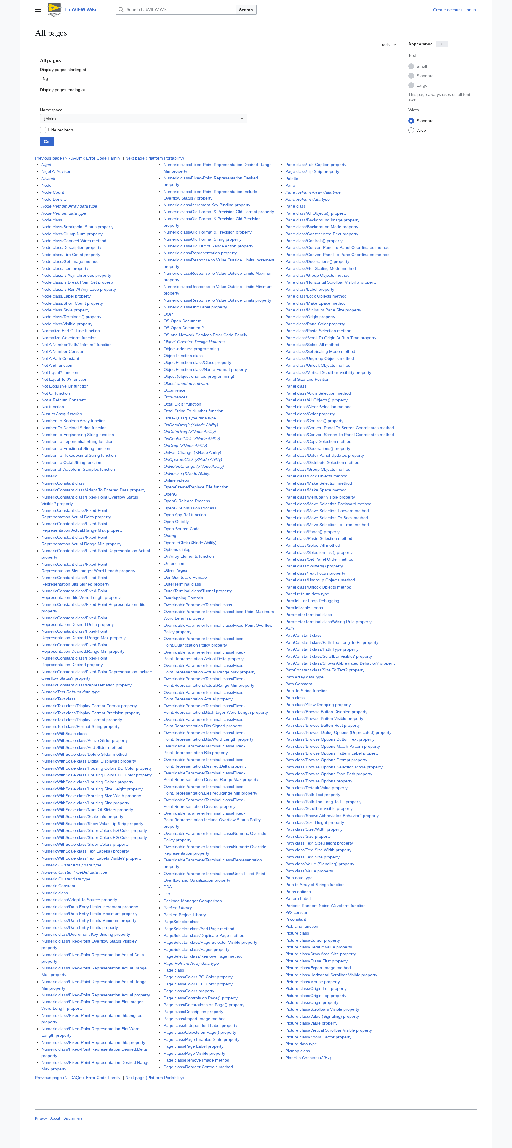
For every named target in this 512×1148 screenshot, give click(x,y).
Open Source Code (182, 528)
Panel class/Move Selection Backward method (328, 503)
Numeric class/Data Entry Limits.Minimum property (88, 920)
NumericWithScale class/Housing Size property (85, 802)
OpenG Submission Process (190, 508)
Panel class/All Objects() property (316, 400)
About (55, 1118)
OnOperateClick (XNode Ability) (193, 459)
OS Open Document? (184, 327)
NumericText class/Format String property (80, 726)
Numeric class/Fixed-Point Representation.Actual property (95, 995)
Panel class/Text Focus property (315, 573)
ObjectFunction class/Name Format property (205, 369)
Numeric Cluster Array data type (71, 865)
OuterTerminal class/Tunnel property (198, 591)
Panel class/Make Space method (316, 490)
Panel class (296, 386)
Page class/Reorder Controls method (198, 1067)
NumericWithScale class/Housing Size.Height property (92, 789)
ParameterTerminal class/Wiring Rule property (328, 621)
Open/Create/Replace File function (196, 487)
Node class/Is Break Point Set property (77, 282)
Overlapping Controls (183, 598)
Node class (51, 220)
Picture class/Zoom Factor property (318, 1037)
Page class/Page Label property (193, 1046)
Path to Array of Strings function (315, 884)
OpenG (170, 494)
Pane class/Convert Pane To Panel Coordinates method (337, 247)
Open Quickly (176, 521)
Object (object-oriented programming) (199, 376)
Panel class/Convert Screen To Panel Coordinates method (339, 434)
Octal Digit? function (182, 404)
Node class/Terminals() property (71, 316)
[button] (38, 10)
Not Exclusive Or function (65, 386)
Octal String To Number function (193, 411)
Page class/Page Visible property (194, 1053)
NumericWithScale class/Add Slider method (81, 747)
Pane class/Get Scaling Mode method (320, 268)
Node (46, 185)
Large (422, 85)
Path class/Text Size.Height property (319, 843)
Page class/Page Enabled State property (201, 1039)
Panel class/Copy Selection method (318, 441)
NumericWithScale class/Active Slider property (84, 740)
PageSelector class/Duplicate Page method (204, 935)
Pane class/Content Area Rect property (321, 233)
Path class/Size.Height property (314, 822)
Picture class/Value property (311, 1023)
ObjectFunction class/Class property (197, 362)
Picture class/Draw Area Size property (320, 953)
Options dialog (177, 549)
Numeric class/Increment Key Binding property (207, 204)
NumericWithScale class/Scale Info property (82, 816)
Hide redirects (61, 130)
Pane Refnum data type (307, 199)
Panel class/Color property (310, 413)
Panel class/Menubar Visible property (320, 497)
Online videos (176, 480)
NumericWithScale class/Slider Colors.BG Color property (94, 830)
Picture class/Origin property (311, 1002)
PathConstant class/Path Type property (322, 649)
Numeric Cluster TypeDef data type (74, 872)
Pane (290, 185)
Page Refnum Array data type (191, 963)
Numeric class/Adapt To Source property (79, 899)
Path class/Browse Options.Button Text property (330, 739)
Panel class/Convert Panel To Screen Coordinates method (339, 427)
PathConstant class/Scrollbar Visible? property (328, 656)
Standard (425, 75)
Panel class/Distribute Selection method (322, 462)
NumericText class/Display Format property (81, 719)
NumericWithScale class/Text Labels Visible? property (91, 858)
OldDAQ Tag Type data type (190, 418)
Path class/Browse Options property (318, 781)
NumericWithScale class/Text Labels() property (85, 851)
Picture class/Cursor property (312, 940)
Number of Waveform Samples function (78, 469)
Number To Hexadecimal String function (78, 455)
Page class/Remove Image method (196, 1060)
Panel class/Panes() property (312, 531)
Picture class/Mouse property (312, 981)
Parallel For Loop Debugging (312, 600)
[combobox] (143, 118)
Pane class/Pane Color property (315, 323)
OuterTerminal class (182, 584)
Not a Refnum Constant (63, 400)
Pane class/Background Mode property (321, 226)
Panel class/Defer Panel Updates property (324, 455)
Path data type (299, 877)
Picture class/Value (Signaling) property (322, 1016)
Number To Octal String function (71, 462)
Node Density (54, 199)
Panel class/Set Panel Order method (319, 559)
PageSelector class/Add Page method (199, 928)
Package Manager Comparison (193, 900)
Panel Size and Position (307, 379)
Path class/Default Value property (316, 787)
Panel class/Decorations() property (317, 448)
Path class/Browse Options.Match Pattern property (332, 746)
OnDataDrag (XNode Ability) (190, 431)
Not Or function (55, 393)
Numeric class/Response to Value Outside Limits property (217, 300)
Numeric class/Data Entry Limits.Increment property (89, 906)
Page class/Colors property (189, 990)
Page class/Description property (193, 1011)
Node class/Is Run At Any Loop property (78, 289)
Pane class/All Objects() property (316, 213)
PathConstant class (303, 635)
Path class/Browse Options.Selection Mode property (334, 767)
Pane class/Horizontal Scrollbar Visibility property (331, 282)
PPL (167, 894)
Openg (170, 535)
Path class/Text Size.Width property (318, 850)
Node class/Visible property (66, 323)
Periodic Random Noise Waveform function (325, 905)
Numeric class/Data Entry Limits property (79, 927)
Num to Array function (61, 413)
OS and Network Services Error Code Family (205, 334)
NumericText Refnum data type (70, 691)
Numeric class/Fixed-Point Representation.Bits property (93, 1042)
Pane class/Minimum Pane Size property (323, 310)
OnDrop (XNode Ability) (185, 445)
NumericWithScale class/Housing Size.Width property (91, 795)
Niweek (48, 178)
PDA (168, 887)
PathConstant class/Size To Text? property (324, 670)
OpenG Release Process (187, 501)
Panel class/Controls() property (314, 420)
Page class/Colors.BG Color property (198, 977)
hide (442, 44)
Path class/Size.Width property (314, 829)
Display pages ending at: (63, 89)
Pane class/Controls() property (314, 240)
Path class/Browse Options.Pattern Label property (332, 753)
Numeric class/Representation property (200, 252)
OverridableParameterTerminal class (198, 604)
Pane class (295, 206)
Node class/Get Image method (70, 261)
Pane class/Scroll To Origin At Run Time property (330, 337)
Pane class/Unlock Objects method (318, 365)
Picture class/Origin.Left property (316, 988)
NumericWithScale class (64, 733)
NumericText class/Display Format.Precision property (90, 712)
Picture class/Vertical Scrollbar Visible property (328, 1030)
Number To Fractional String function (75, 448)
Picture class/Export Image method (318, 967)
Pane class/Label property (309, 289)
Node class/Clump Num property (72, 233)
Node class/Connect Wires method (73, 240)
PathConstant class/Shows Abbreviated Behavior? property (340, 663)
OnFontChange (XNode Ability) (192, 452)
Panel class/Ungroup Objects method (320, 580)
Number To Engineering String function (77, 434)
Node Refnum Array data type (69, 206)
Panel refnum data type (307, 593)
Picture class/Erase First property (316, 961)
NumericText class (58, 699)
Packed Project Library (185, 914)
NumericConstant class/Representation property (86, 685)
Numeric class (54, 892)
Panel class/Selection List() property (319, 552)
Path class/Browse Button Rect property (322, 725)
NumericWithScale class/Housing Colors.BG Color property (96, 768)
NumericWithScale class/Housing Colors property (87, 781)
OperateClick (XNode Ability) (190, 542)
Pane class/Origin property (310, 316)
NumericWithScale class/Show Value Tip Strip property (92, 823)
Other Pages (175, 570)
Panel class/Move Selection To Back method (326, 517)
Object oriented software (186, 383)
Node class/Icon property (64, 268)
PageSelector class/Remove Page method (203, 956)
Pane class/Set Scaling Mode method (320, 351)
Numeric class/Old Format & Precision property (208, 232)
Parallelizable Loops (304, 607)
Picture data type (301, 1043)
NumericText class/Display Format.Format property (89, 705)
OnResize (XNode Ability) (187, 473)
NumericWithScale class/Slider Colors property (85, 844)
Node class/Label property (66, 296)
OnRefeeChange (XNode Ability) (194, 466)
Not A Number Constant (63, 351)
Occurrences (176, 397)
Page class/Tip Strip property (312, 171)
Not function (52, 406)
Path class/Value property (309, 871)
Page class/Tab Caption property (315, 164)
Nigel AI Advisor (56, 171)
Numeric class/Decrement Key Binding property (85, 934)
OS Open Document (182, 321)
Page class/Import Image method (195, 1018)
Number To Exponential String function (77, 441)
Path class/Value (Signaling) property (319, 863)
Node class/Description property (71, 247)
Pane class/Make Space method (315, 303)
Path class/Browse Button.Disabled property (326, 711)
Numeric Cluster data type (65, 879)
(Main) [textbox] (50, 118)
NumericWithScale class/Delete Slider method (84, 754)
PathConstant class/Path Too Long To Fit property (331, 642)
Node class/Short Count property (72, 303)
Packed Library (178, 907)
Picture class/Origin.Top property (315, 995)
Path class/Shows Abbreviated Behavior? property (332, 815)
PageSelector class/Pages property (196, 949)
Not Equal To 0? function (64, 379)
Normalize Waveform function (69, 337)
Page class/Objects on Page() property (200, 1032)
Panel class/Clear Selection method (318, 406)
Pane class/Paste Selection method (318, 330)
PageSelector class (181, 921)
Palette (291, 178)
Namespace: (52, 109)
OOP (168, 314)
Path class (295, 697)
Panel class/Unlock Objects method (318, 587)
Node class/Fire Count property (70, 254)
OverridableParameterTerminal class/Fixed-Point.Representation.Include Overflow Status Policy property (212, 820)
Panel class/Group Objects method (318, 469)
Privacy (41, 1118)
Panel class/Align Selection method (318, 393)
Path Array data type (304, 677)
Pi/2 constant (297, 912)
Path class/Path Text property (312, 794)
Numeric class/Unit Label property (195, 307)
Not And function (56, 365)
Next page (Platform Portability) (154, 158)
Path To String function (306, 690)
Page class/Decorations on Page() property (204, 1004)
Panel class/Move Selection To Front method (327, 524)
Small (422, 66)
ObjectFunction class (183, 355)
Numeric (49, 476)
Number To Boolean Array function (73, 420)
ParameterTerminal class (308, 614)
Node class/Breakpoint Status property (77, 226)
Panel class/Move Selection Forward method (327, 510)
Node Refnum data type (63, 213)
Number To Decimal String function (74, 427)
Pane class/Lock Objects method (316, 296)
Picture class (297, 933)
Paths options (298, 891)
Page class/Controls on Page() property (201, 998)
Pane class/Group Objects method (317, 275)
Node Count (52, 192)
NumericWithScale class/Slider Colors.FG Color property (94, 837)
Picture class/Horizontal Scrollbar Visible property (331, 974)
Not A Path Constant (60, 358)
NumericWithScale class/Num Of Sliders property (87, 809)
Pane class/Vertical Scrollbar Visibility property (328, 372)
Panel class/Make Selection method (318, 483)
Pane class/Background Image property (322, 220)
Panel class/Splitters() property (314, 566)
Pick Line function (301, 926)
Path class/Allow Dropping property (318, 704)
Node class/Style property (65, 310)
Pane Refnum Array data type (313, 192)
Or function (174, 563)
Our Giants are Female (185, 577)
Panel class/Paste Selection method (318, 538)
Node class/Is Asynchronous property (76, 275)
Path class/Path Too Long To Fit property (323, 801)
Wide (421, 130)
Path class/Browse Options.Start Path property (328, 773)
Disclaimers (72, 1118)
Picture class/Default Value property (318, 947)
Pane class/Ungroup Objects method (319, 358)
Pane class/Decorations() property (317, 261)
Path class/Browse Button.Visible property (324, 718)
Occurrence (174, 390)
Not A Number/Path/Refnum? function (76, 344)
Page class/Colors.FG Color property (198, 984)
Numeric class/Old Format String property (202, 239)
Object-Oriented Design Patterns (194, 341)
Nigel (46, 164)
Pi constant (295, 919)
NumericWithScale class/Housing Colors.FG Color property (96, 775)
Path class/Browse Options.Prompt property (326, 760)
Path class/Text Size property (312, 857)
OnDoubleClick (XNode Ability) (192, 438)
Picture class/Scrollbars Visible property (322, 1009)
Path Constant (298, 683)
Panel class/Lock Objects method (316, 476)
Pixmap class (297, 1051)
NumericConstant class (63, 483)
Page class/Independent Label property (200, 1025)
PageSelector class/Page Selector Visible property (210, 942)
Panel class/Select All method (312, 545)
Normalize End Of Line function (70, 330)
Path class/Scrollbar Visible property (319, 808)
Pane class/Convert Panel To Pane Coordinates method (337, 254)
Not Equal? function (59, 372)
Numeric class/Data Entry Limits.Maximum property (89, 913)
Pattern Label (298, 898)
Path (289, 628)
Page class (174, 970)
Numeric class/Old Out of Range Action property (208, 246)
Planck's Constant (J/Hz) (308, 1057)
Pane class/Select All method (312, 344)
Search (246, 9)
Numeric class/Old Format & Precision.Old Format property (219, 211)
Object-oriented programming (191, 348)
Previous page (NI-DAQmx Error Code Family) (78, 158)
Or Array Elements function (189, 556)
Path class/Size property (308, 836)
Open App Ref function (185, 514)
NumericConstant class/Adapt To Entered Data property (93, 490)
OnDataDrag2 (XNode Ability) (191, 424)
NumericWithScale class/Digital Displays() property (88, 761)
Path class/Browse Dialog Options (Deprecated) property (338, 732)
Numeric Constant (58, 885)
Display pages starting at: (63, 69)
